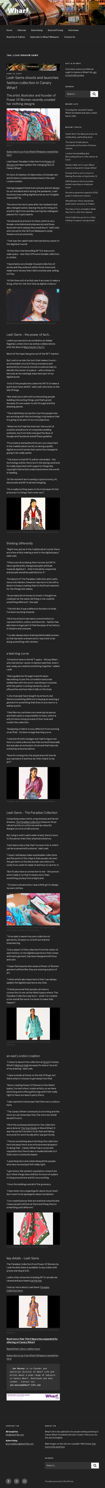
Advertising (37, 30)
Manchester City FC (34, 347)
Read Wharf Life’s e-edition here (23, 1349)
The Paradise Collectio (27, 822)
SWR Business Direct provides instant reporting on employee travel (79, 184)
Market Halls (22, 1065)
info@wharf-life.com (15, 1434)
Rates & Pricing (55, 30)
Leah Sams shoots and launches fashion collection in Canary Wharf (32, 82)
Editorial (22, 30)
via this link (36, 1280)
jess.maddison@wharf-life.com (20, 1444)
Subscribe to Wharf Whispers (44, 37)
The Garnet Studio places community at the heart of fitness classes (80, 145)
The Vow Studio (29, 1128)
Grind (46, 1062)
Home (9, 30)
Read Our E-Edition (16, 37)
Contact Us (69, 37)
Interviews (73, 30)
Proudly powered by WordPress (59, 1481)
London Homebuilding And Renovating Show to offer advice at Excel (81, 156)
